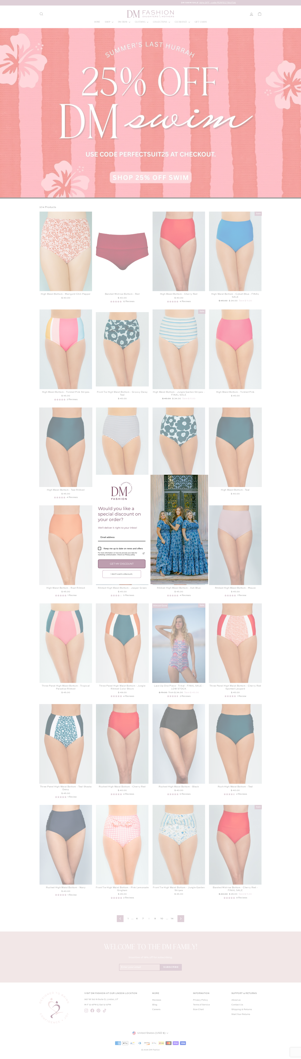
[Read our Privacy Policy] (143, 553)
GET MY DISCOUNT (122, 563)
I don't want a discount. (122, 574)
